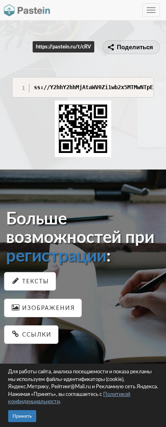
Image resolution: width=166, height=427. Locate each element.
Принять (22, 416)
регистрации (56, 256)
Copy (146, 83)
